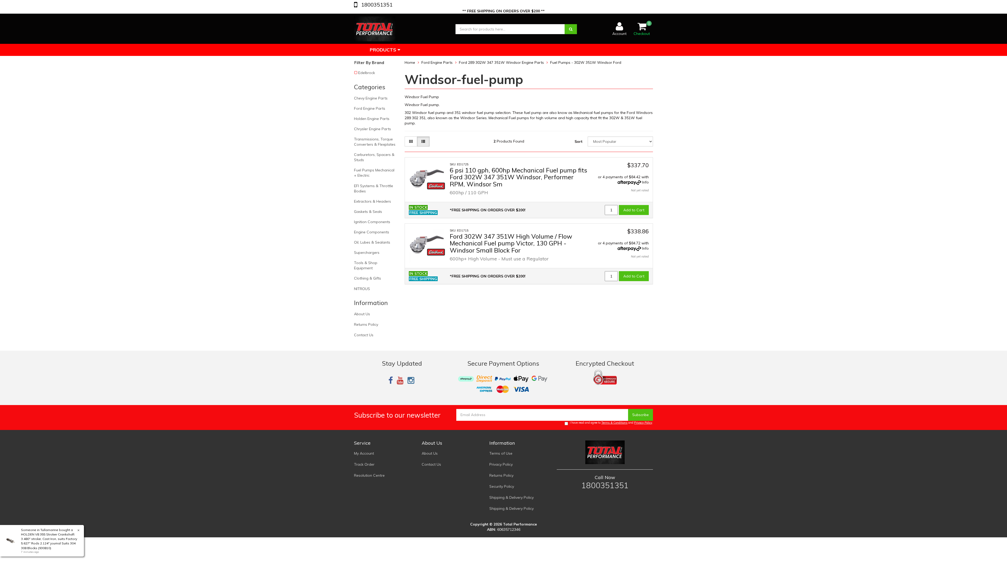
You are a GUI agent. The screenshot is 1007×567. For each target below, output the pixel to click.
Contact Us (363, 335)
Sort (578, 141)
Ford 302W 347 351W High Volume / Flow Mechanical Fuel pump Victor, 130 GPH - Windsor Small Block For (511, 243)
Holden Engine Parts (371, 118)
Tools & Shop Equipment (365, 265)
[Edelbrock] (436, 186)
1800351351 (376, 4)
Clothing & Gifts (367, 278)
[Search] (571, 29)
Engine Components (371, 232)
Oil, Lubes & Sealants (372, 242)
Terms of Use (500, 453)
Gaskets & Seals (368, 211)
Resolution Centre (369, 475)
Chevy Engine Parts (371, 98)
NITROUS (362, 288)
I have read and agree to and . (611, 422)
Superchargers (366, 252)
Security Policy (501, 486)
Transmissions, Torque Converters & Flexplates (374, 142)
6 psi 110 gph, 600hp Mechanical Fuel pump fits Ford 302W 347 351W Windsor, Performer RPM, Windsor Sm (518, 177)
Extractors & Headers (372, 201)
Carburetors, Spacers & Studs (374, 157)
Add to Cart (633, 210)
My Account (364, 453)
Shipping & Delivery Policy (511, 497)
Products (384, 50)
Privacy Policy (643, 422)
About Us (362, 314)
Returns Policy (366, 324)
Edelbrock (366, 72)
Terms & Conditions (614, 422)
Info (645, 182)
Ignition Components (372, 221)
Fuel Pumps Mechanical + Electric (374, 173)
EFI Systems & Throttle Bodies (373, 188)
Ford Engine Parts (369, 108)
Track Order (364, 464)
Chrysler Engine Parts (372, 129)
